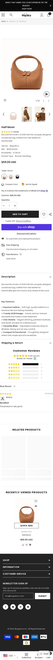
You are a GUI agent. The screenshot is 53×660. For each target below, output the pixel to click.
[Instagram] (13, 607)
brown (23, 544)
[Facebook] (5, 607)
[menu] (3, 15)
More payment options (26, 233)
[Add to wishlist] (43, 214)
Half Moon (26, 535)
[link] (13, 474)
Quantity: (5, 200)
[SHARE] (49, 214)
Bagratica (14, 146)
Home (3, 21)
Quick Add (26, 525)
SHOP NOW (27, 9)
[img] (5, 394)
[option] (26, 64)
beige (26, 544)
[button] (43, 100)
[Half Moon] (26, 510)
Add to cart (19, 214)
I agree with (10, 221)
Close (50, 6)
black (30, 544)
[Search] (11, 15)
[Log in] (41, 14)
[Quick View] (36, 506)
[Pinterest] (20, 607)
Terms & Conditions (23, 221)
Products (12, 21)
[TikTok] (28, 607)
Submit (42, 596)
